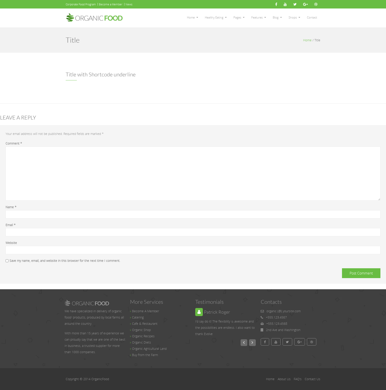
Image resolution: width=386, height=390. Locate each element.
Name (11, 207)
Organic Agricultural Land (149, 348)
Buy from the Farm (145, 355)
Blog (276, 17)
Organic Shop (141, 330)
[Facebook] (276, 4)
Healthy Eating (214, 17)
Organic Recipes (143, 336)
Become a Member (110, 4)
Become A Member (145, 311)
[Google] (305, 4)
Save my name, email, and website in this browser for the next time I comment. (65, 260)
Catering (138, 317)
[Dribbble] (316, 4)
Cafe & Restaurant (144, 323)
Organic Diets (141, 342)
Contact (312, 17)
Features (257, 17)
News (129, 4)
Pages (237, 17)
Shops (293, 17)
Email (11, 225)
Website (11, 243)
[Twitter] (295, 4)
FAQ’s (298, 379)
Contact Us (312, 379)
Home (191, 17)
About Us (284, 379)
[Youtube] (285, 4)
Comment (14, 143)
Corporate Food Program (81, 4)
